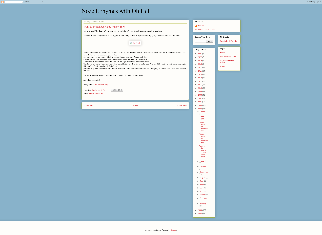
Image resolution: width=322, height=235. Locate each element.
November (204, 161)
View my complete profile (205, 29)
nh (102, 94)
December (204, 112)
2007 (200, 98)
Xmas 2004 (202, 118)
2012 (200, 81)
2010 (200, 88)
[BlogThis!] (114, 90)
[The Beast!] (135, 43)
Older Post (182, 105)
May (202, 188)
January (203, 204)
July (202, 181)
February (203, 198)
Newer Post (89, 105)
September (204, 172)
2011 (200, 85)
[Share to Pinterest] (121, 90)
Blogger (173, 230)
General (97, 94)
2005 (200, 105)
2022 (200, 57)
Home (135, 105)
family (91, 94)
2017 (200, 67)
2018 (200, 64)
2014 (200, 74)
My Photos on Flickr (228, 57)
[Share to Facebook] (119, 90)
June (202, 184)
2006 (200, 102)
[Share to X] (116, 90)
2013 (200, 78)
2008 (200, 95)
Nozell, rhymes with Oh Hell (116, 11)
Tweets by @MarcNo (228, 41)
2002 (200, 213)
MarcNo (200, 26)
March (202, 195)
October (203, 166)
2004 (200, 109)
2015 (200, 71)
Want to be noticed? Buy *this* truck (203, 151)
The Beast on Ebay (101, 85)
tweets (222, 67)
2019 (200, 61)
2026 (200, 54)
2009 (200, 91)
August (203, 178)
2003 (200, 210)
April (202, 191)
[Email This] (112, 90)
